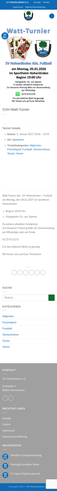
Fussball (27, 149)
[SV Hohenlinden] (28, 16)
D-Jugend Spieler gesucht (25, 473)
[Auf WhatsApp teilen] (14, 272)
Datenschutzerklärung (35, 7)
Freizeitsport (14, 149)
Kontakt (37, 2)
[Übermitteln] (51, 298)
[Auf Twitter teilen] (25, 272)
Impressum (18, 7)
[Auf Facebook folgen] (5, 398)
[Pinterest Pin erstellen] (37, 272)
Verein (19, 153)
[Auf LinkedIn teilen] (42, 272)
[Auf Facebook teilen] (19, 272)
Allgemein (35, 145)
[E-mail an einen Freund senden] (31, 272)
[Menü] (51, 16)
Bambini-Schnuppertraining (26, 455)
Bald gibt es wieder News (25, 464)
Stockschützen (41, 149)
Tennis (11, 153)
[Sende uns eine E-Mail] (11, 398)
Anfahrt (46, 2)
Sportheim (18, 139)
